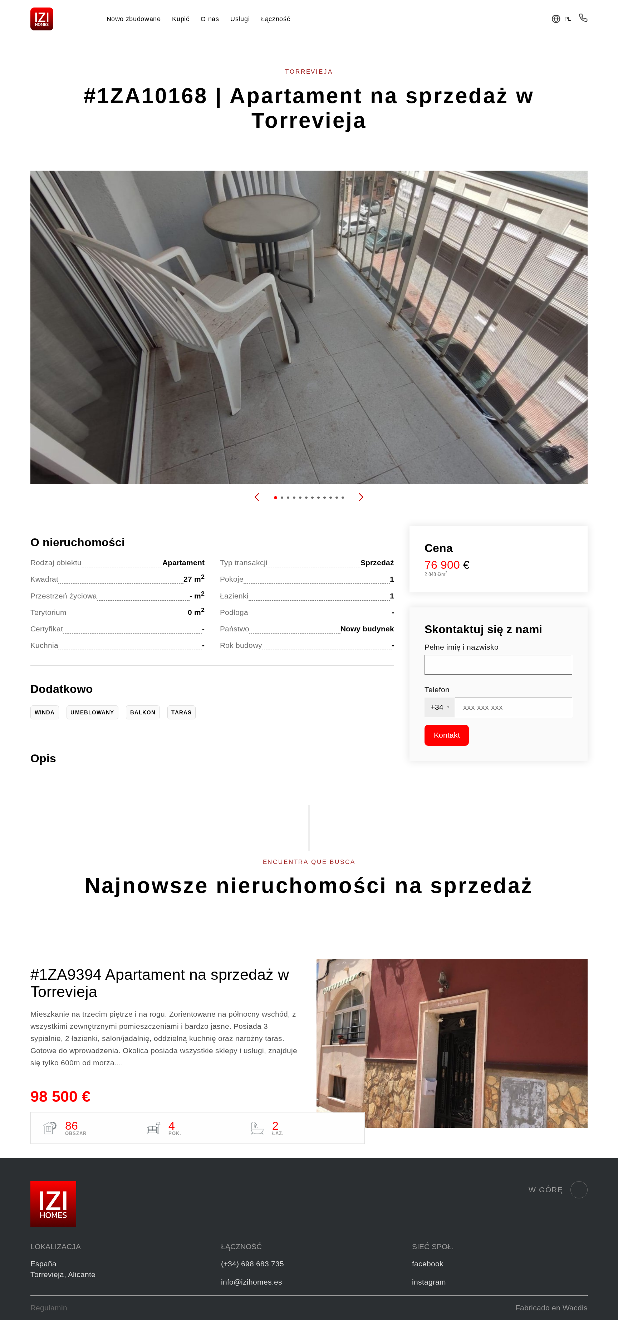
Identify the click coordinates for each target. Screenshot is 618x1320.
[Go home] (41, 19)
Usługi (240, 19)
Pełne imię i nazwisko (462, 647)
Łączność (275, 19)
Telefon (437, 689)
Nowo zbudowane (134, 19)
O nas (210, 19)
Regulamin (48, 1308)
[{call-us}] (583, 20)
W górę (546, 1189)
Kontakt (447, 735)
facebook (427, 1264)
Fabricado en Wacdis (551, 1308)
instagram (429, 1282)
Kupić (180, 19)
